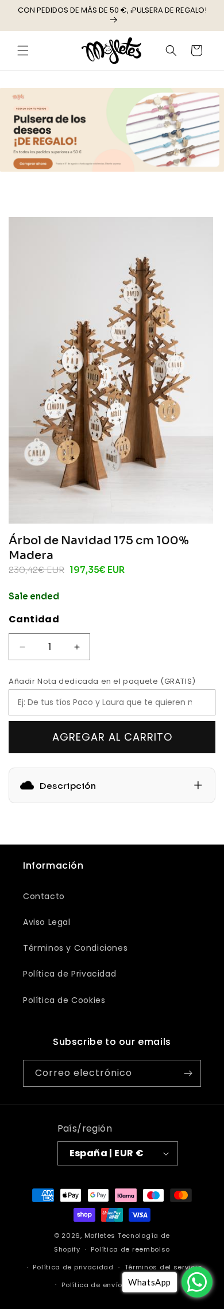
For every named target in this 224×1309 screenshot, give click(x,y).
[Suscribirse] (187, 1073)
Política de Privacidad (69, 973)
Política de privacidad (73, 1267)
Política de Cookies (64, 1000)
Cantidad (34, 619)
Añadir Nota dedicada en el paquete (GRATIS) (102, 681)
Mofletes (100, 1235)
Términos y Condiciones (75, 948)
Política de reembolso (130, 1249)
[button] (23, 50)
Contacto (44, 896)
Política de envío (91, 1284)
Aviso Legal (47, 922)
